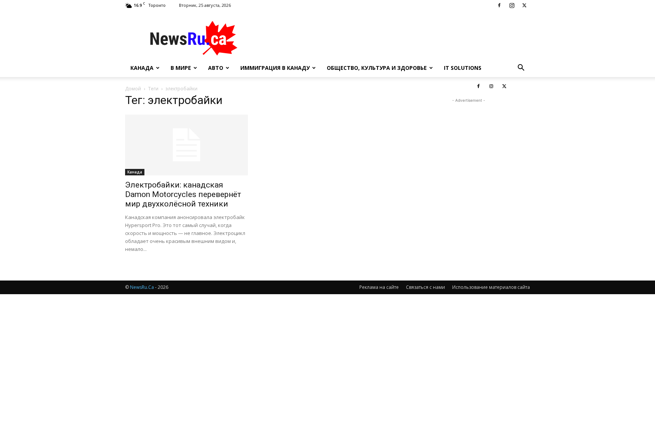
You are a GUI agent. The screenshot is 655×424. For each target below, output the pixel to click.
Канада (142, 67)
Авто (215, 67)
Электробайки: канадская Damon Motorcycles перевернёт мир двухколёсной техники (183, 194)
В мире (181, 67)
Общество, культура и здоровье (377, 67)
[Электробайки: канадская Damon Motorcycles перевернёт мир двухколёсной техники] (186, 145)
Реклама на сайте (379, 287)
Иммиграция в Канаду (275, 67)
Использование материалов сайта (491, 287)
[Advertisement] (392, 38)
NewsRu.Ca (142, 287)
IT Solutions (462, 67)
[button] (521, 68)
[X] (524, 5)
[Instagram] (511, 5)
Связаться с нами (425, 287)
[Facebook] (499, 5)
